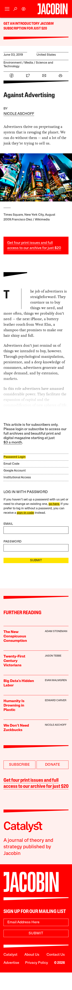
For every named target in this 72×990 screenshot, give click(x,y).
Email (8, 524)
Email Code (11, 463)
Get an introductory (22, 24)
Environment (13, 62)
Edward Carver (55, 700)
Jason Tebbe (53, 656)
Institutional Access (17, 477)
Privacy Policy (36, 963)
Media (28, 62)
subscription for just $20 (25, 28)
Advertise (11, 963)
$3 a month (13, 442)
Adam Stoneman (56, 631)
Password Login (15, 457)
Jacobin (47, 24)
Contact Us (56, 955)
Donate (52, 765)
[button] (7, 9)
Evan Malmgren (56, 680)
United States (46, 54)
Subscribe (19, 765)
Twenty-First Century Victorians (14, 661)
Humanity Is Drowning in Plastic (14, 705)
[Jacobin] (53, 8)
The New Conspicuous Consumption (15, 636)
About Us (31, 955)
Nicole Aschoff (19, 114)
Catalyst (10, 955)
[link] (23, 9)
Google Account (15, 470)
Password (13, 541)
